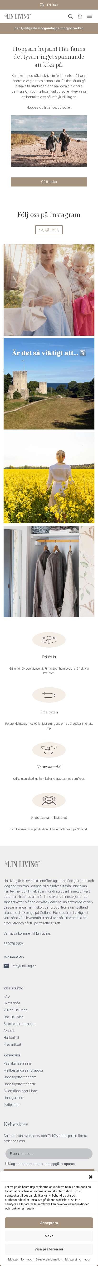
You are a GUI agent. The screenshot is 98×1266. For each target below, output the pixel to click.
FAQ (7, 996)
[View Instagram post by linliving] (89, 330)
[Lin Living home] (18, 16)
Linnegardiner (14, 1098)
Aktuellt (9, 1031)
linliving (48, 249)
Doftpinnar (12, 1105)
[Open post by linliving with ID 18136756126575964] (49, 571)
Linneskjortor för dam (20, 1077)
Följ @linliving (49, 230)
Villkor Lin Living (15, 1010)
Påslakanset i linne (17, 1063)
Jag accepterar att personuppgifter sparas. (42, 1164)
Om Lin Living (14, 1017)
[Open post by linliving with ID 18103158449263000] (49, 290)
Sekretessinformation (20, 1259)
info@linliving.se (24, 966)
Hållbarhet (11, 1038)
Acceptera (49, 1223)
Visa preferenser (49, 1249)
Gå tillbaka (49, 182)
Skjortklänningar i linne (21, 1091)
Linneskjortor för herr (20, 1084)
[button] (90, 1177)
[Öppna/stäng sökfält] (70, 16)
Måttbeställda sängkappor (23, 1070)
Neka (49, 1236)
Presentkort (12, 1044)
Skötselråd (12, 1003)
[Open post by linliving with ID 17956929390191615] (49, 384)
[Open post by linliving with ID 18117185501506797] (49, 477)
